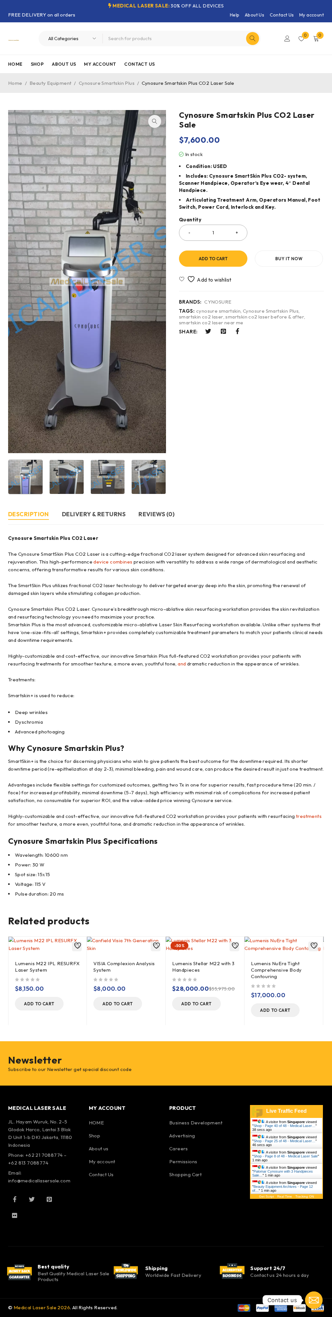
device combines (112, 562)
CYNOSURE (217, 302)
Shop (95, 1136)
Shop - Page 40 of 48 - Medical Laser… (284, 1126)
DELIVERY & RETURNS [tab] (93, 514)
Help (235, 15)
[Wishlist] (205, 279)
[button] (154, 121)
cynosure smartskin (218, 311)
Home (15, 83)
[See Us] (49, 1199)
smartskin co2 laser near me (211, 323)
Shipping (156, 1268)
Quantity (190, 220)
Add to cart (213, 258)
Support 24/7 (267, 1268)
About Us (254, 15)
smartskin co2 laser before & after (264, 317)
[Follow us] (31, 1199)
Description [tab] (28, 514)
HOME (96, 1123)
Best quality (53, 1266)
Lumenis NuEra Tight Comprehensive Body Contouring (276, 969)
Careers (178, 1148)
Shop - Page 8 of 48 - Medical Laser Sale (286, 1156)
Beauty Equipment (50, 83)
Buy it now (288, 258)
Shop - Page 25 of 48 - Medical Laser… (284, 1141)
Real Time (284, 1196)
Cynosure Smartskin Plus (107, 83)
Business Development (195, 1123)
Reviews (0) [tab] (156, 514)
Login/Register (287, 38)
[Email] (314, 1300)
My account (311, 15)
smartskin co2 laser (201, 317)
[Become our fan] (14, 1199)
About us (99, 1148)
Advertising (182, 1136)
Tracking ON (304, 1196)
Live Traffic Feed (286, 1111)
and (182, 664)
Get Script (266, 1196)
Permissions (183, 1161)
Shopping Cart (185, 1174)
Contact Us (282, 15)
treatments (309, 816)
